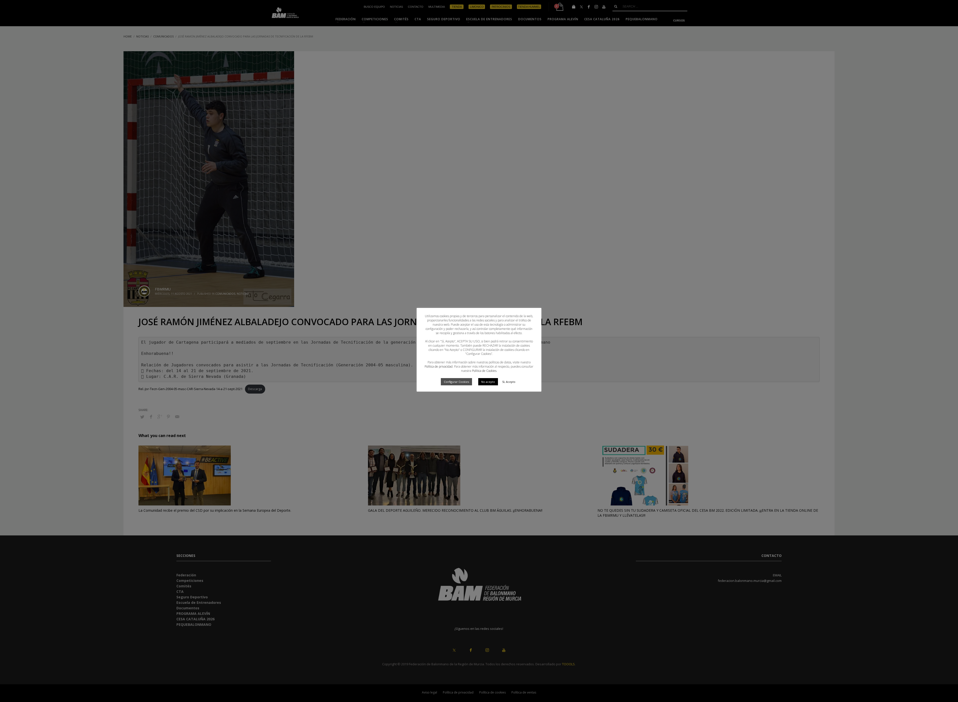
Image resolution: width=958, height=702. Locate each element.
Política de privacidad (439, 366)
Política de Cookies (484, 371)
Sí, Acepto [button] (508, 382)
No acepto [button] (488, 382)
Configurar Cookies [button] (456, 382)
